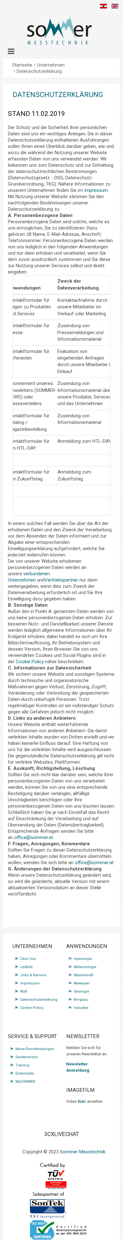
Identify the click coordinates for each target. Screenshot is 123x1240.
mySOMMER (25, 1082)
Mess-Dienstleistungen (34, 1049)
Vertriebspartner (61, 580)
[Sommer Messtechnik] (59, 33)
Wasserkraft (83, 975)
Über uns (28, 959)
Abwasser (82, 983)
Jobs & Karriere (33, 975)
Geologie (81, 991)
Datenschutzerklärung (38, 1000)
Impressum (96, 190)
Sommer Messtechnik (82, 1152)
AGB (23, 991)
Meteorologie (85, 967)
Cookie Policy (30, 661)
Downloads (24, 1073)
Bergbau (81, 1000)
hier (82, 1101)
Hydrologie (83, 959)
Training (22, 1065)
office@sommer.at (33, 837)
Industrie (81, 1008)
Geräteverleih (26, 1057)
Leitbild (26, 967)
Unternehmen (51, 65)
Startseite (22, 65)
